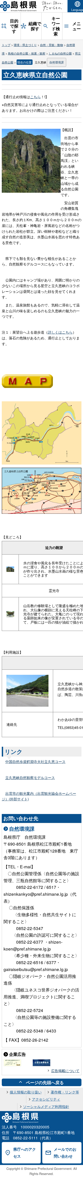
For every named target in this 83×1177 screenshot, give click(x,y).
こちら (35, 96)
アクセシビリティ (46, 1099)
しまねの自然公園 (60, 53)
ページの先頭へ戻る (45, 1082)
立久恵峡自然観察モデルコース (30, 777)
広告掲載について (65, 1070)
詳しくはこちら (60, 332)
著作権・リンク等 (65, 1092)
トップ (6, 45)
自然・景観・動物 (51, 45)
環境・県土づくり (25, 45)
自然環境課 (56, 62)
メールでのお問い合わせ (65, 1152)
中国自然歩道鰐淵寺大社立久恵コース (35, 761)
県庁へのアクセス (24, 1152)
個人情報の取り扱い (26, 1092)
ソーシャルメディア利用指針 (46, 1106)
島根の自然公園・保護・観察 (26, 53)
